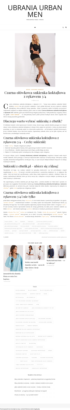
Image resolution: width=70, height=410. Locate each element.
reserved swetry (21, 354)
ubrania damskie (19, 216)
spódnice (29, 209)
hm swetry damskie (22, 308)
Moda (28, 89)
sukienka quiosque (53, 230)
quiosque (14, 230)
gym (37, 304)
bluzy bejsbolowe (46, 290)
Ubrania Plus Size (13, 212)
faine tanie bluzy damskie (24, 304)
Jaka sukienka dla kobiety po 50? (12, 224)
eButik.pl (5, 188)
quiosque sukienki (23, 230)
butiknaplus (30, 221)
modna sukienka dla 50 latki (31, 228)
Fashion (22, 212)
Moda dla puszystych (49, 212)
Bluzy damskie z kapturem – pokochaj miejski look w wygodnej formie (35, 379)
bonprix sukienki (8, 221)
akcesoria (29, 200)
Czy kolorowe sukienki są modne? (44, 221)
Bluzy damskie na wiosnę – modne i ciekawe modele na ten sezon (34, 383)
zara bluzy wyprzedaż (39, 368)
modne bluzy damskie (45, 336)
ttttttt (35, 233)
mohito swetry (21, 343)
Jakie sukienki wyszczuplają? (11, 226)
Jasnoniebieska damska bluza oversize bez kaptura (11, 276)
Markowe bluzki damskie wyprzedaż (13, 228)
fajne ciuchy (45, 216)
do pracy (14, 172)
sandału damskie (8, 202)
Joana (6, 237)
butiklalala (22, 221)
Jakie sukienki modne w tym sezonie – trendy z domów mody (32, 387)
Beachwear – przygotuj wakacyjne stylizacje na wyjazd (31, 391)
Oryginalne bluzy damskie (24, 347)
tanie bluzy (24, 361)
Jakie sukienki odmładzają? (44, 224)
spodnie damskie (58, 214)
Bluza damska (20, 290)
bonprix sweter (35, 293)
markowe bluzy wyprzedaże (25, 332)
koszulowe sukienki (53, 226)
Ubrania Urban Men (35, 11)
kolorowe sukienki (24, 226)
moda (15, 188)
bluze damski (32, 290)
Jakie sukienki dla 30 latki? (29, 224)
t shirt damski (14, 114)
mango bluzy (20, 325)
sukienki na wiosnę (9, 233)
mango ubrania (33, 325)
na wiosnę (7, 230)
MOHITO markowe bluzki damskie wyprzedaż (52, 228)
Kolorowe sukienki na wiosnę (39, 226)
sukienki (16, 106)
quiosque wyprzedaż (36, 230)
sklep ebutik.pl (35, 354)
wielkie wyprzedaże (43, 233)
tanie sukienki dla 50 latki (25, 233)
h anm (63, 205)
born (16, 221)
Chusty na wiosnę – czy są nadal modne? (26, 395)
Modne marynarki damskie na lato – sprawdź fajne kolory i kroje (35, 265)
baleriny (9, 209)
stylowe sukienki (14, 214)
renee (44, 230)
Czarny (11, 146)
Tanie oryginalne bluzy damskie (42, 361)
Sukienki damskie (37, 89)
